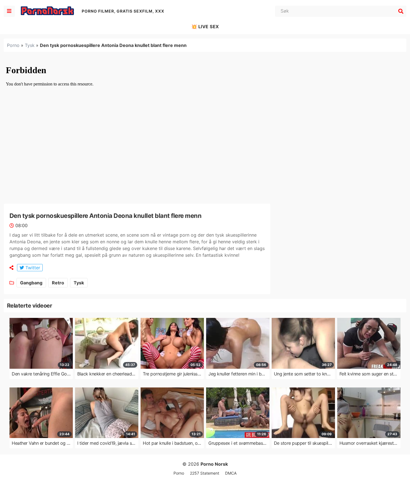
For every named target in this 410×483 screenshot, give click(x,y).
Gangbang (31, 282)
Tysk (30, 45)
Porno (13, 45)
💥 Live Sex (205, 26)
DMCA (231, 473)
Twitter (32, 267)
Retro (58, 282)
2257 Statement (204, 473)
